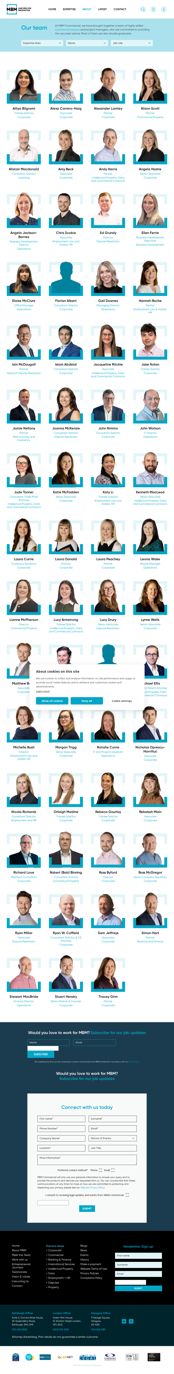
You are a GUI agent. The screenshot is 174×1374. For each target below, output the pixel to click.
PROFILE (24, 96)
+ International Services (60, 1264)
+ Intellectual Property (59, 1269)
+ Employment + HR (58, 1278)
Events (84, 1255)
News (83, 1250)
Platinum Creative (92, 1366)
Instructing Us (20, 1281)
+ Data (50, 1273)
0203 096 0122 (61, 1329)
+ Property (52, 1287)
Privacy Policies (89, 1273)
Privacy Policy (133, 1062)
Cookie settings (122, 701)
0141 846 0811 (98, 1329)
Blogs (83, 1246)
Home (52, 9)
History (84, 1259)
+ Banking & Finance (58, 1259)
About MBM (19, 1250)
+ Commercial (54, 1255)
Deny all (87, 701)
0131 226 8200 (19, 1329)
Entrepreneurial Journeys (21, 1266)
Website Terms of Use (93, 1269)
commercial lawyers (67, 29)
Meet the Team (21, 1255)
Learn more (43, 691)
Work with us (20, 1259)
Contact (120, 9)
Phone (94, 1170)
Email (107, 1170)
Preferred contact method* (73, 1170)
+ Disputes (52, 1283)
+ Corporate (53, 1250)
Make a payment (90, 1264)
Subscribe (41, 1054)
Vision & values (21, 1276)
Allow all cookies (52, 701)
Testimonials (19, 1272)
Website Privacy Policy (92, 1187)
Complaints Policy (91, 1278)
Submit (87, 1208)
